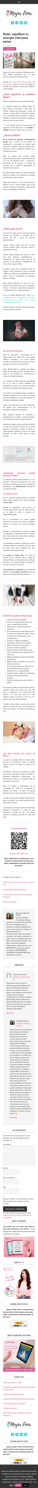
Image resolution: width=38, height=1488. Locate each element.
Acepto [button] (18, 1485)
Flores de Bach (26, 82)
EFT (15, 82)
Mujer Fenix (19, 13)
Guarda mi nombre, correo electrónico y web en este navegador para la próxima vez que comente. (18, 1201)
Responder (10, 1013)
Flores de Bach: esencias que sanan (14, 889)
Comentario (7, 1144)
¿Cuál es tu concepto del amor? (13, 1394)
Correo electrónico (9, 1177)
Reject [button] (25, 1485)
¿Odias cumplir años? (10, 1408)
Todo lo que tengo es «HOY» (12, 1382)
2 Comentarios (10, 49)
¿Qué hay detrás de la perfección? (14, 1403)
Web (4, 1187)
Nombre (6, 1168)
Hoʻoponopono (7, 84)
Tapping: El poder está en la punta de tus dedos (18, 1399)
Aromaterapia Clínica (10, 902)
